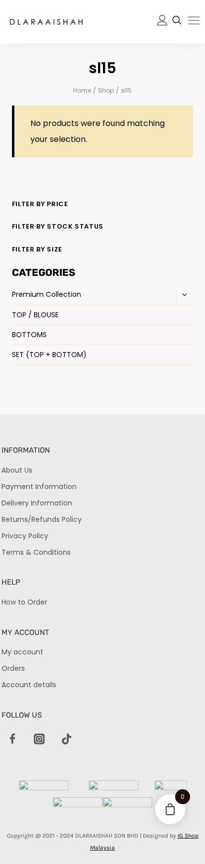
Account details (28, 685)
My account (22, 652)
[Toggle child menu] (185, 295)
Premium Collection (46, 294)
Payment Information (39, 487)
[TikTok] (67, 739)
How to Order (24, 602)
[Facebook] (12, 739)
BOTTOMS (29, 335)
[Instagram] (40, 739)
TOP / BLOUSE (35, 315)
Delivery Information (36, 503)
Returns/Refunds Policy (41, 519)
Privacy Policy (24, 536)
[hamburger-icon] (194, 22)
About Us (16, 470)
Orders (13, 668)
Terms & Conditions (36, 552)
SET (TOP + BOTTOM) (49, 355)
